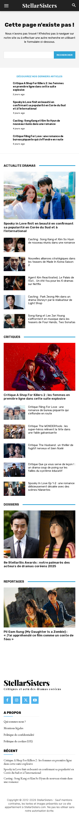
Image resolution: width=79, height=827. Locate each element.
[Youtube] (35, 700)
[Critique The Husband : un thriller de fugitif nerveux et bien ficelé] (14, 450)
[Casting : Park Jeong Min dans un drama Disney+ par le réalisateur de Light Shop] (14, 302)
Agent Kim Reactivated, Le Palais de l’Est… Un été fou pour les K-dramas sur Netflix (51, 281)
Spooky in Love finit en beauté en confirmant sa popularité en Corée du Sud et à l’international (39, 105)
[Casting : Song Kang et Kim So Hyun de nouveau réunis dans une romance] (14, 245)
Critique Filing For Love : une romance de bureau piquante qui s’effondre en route (38, 138)
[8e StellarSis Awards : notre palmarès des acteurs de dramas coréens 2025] (39, 534)
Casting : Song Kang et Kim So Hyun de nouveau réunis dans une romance (36, 122)
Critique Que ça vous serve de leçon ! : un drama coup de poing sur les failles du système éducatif (51, 467)
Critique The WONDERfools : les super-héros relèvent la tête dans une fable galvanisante (49, 429)
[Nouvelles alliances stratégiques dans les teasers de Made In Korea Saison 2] (14, 264)
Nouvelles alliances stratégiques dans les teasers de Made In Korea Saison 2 (51, 262)
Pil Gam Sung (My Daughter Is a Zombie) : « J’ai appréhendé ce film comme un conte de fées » (38, 635)
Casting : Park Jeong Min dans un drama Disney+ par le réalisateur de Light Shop (50, 300)
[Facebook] (7, 700)
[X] (25, 700)
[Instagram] (16, 700)
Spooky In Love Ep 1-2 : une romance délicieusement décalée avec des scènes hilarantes (51, 486)
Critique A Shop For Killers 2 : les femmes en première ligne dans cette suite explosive (38, 86)
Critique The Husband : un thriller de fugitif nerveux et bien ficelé (50, 446)
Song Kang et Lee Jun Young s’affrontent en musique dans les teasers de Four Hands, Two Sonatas (51, 319)
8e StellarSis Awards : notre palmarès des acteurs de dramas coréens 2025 (37, 564)
